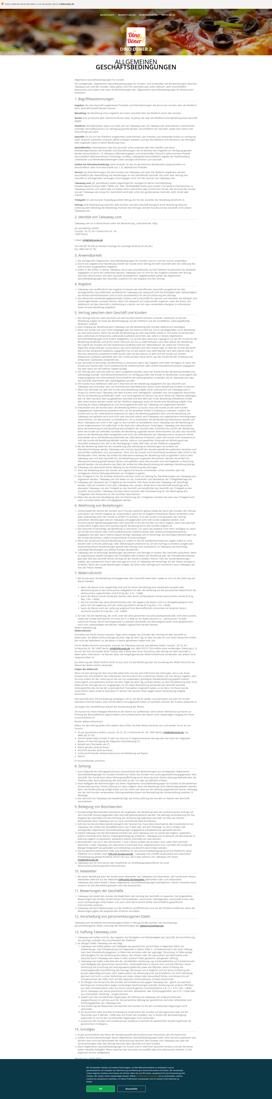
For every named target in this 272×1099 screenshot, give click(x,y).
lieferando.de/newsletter (132, 879)
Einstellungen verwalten (146, 1076)
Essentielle (131, 1089)
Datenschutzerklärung (152, 925)
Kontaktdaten (148, 15)
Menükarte (107, 15)
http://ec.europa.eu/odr (121, 853)
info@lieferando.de (92, 240)
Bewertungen (127, 15)
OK (100, 1089)
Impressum (168, 15)
